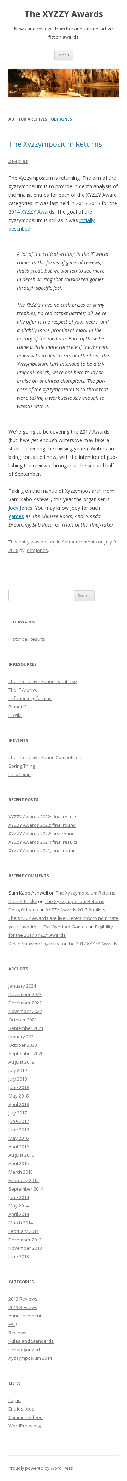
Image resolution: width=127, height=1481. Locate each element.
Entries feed (21, 1409)
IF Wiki (15, 715)
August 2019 (21, 1062)
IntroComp (19, 774)
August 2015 (21, 1155)
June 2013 (18, 1256)
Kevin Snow (21, 943)
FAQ (12, 1324)
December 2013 (25, 1239)
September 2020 (25, 1053)
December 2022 (25, 1003)
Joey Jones (60, 119)
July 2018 (17, 1079)
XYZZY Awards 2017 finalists (75, 910)
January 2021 (22, 1036)
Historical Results (26, 639)
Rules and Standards (31, 1341)
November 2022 (25, 1011)
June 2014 (18, 1197)
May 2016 (18, 1138)
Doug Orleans (23, 910)
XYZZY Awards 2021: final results (43, 842)
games (16, 516)
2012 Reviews (22, 1299)
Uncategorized (24, 1349)
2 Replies (18, 161)
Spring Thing (21, 766)
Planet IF (17, 706)
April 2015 (18, 1163)
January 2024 (22, 986)
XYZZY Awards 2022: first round (41, 833)
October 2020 (22, 1045)
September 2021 (25, 1028)
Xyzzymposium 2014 (30, 1358)
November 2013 (25, 1248)
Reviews (17, 1332)
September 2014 (25, 1189)
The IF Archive (23, 690)
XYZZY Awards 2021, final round (42, 850)
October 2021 (22, 1019)
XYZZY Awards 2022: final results (43, 816)
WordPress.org (24, 1425)
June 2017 (18, 1121)
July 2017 (17, 1113)
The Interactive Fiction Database (42, 681)
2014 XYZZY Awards (31, 211)
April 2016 (18, 1146)
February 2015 (23, 1180)
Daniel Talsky (22, 901)
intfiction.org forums (30, 698)
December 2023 (25, 994)
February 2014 (23, 1231)
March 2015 (20, 1172)
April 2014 (18, 1214)
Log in (14, 1400)
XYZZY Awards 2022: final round (42, 825)
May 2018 (18, 1096)
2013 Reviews (22, 1307)
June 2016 (18, 1129)
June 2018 (18, 1087)
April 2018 (18, 1104)
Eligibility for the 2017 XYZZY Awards (79, 943)
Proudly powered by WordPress (40, 1468)
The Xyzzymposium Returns (55, 144)
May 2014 (18, 1206)
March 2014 (20, 1222)
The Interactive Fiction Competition (44, 757)
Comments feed (25, 1417)
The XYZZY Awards (63, 13)
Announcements (79, 542)
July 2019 (17, 1070)
